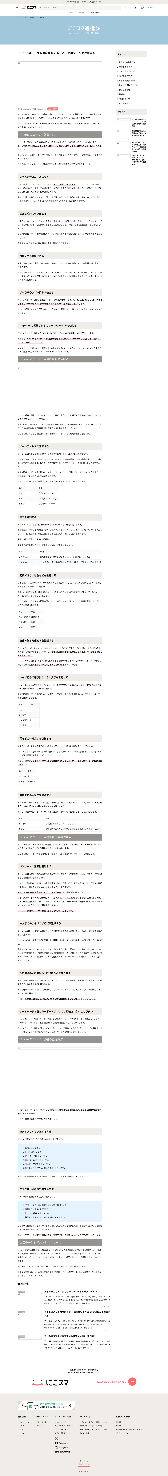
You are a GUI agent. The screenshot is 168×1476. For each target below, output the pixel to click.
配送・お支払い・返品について (65, 1426)
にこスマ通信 (29, 18)
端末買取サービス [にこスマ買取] (91, 1426)
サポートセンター (42, 1422)
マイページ (40, 1426)
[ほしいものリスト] (130, 7)
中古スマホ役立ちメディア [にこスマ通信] (93, 1429)
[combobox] (81, 7)
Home (22, 18)
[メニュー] (17, 7)
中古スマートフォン (24, 1422)
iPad (19, 1437)
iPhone (20, 1429)
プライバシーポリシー (123, 1433)
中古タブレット (23, 1426)
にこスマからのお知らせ (63, 1429)
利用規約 (118, 1426)
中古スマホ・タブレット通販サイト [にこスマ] (95, 1422)
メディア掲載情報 (60, 1433)
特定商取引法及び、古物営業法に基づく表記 (130, 1429)
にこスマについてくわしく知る (111, 1382)
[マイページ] (125, 7)
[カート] (134, 7)
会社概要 (118, 1422)
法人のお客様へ (85, 1433)
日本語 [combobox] (81, 1464)
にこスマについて (60, 1422)
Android (21, 1433)
